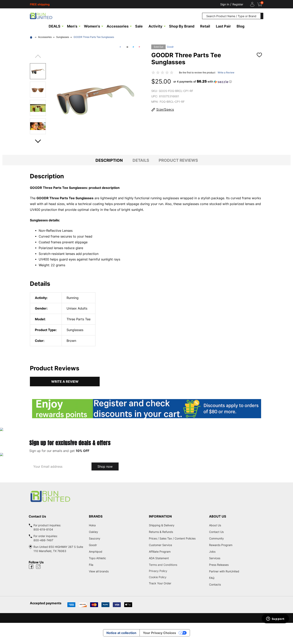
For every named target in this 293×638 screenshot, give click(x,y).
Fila (91, 564)
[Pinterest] (139, 46)
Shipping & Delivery (161, 525)
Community (216, 538)
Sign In (224, 4)
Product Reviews (178, 160)
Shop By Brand (181, 26)
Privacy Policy (176, 571)
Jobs (212, 551)
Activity (155, 26)
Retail (205, 26)
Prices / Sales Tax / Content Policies (172, 538)
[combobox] (231, 16)
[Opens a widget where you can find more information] (275, 619)
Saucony (94, 538)
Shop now (105, 466)
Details (141, 160)
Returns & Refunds (161, 531)
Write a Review (226, 72)
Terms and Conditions (176, 565)
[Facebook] (120, 46)
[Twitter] (133, 46)
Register (237, 4)
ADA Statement (159, 558)
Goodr (170, 46)
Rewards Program (220, 545)
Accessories (118, 26)
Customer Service (160, 545)
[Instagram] (38, 566)
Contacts (215, 584)
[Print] (127, 46)
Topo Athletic (97, 558)
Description (109, 160)
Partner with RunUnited (224, 571)
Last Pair (223, 26)
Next (38, 139)
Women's (92, 26)
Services (214, 558)
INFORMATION (160, 516)
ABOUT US (217, 516)
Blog (240, 26)
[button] (202, 82)
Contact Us (216, 531)
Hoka (92, 525)
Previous (38, 57)
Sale (139, 26)
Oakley (93, 531)
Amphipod (95, 551)
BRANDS (95, 516)
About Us (215, 525)
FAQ (211, 578)
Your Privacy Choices (159, 633)
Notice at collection (121, 633)
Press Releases (219, 564)
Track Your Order (160, 583)
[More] (63, 26)
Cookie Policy (176, 577)
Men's (72, 26)
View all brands (99, 571)
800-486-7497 (43, 540)
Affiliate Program (160, 551)
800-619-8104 (43, 529)
